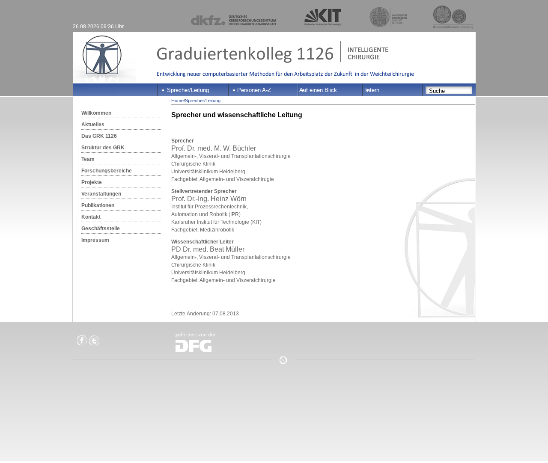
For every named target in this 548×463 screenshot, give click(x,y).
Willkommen (96, 113)
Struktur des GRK (103, 148)
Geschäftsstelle (100, 229)
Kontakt (91, 217)
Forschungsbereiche (106, 171)
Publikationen (97, 205)
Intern (372, 90)
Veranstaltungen (101, 194)
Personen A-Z (254, 90)
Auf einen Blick (318, 90)
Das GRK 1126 (99, 136)
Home (177, 100)
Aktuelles (92, 125)
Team (88, 159)
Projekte (91, 182)
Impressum (95, 240)
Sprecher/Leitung (188, 90)
